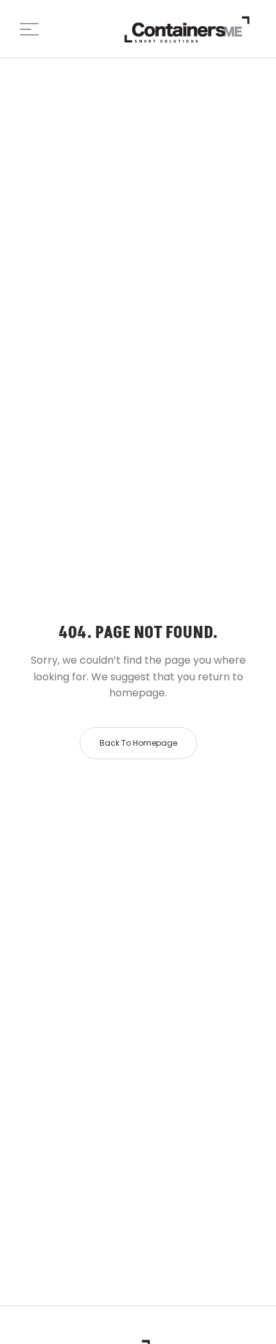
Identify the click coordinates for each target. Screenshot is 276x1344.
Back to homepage (138, 742)
